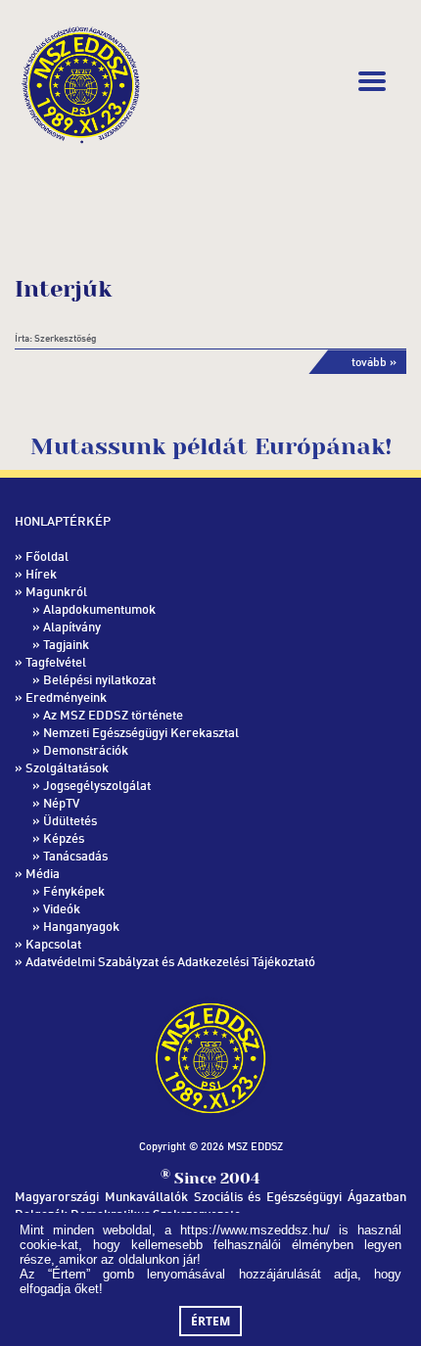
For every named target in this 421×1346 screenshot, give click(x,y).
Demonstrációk (85, 750)
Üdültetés (70, 820)
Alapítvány (72, 626)
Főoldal (47, 556)
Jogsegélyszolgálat (97, 785)
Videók (61, 908)
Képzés (63, 838)
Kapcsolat (53, 943)
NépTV (61, 803)
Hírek (41, 573)
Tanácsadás (75, 855)
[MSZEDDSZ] (81, 81)
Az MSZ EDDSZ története (113, 714)
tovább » (374, 361)
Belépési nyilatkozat (99, 679)
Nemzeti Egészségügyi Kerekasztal (141, 732)
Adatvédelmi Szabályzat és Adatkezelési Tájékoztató (170, 961)
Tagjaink (66, 644)
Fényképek (74, 891)
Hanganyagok (81, 926)
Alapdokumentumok (99, 609)
